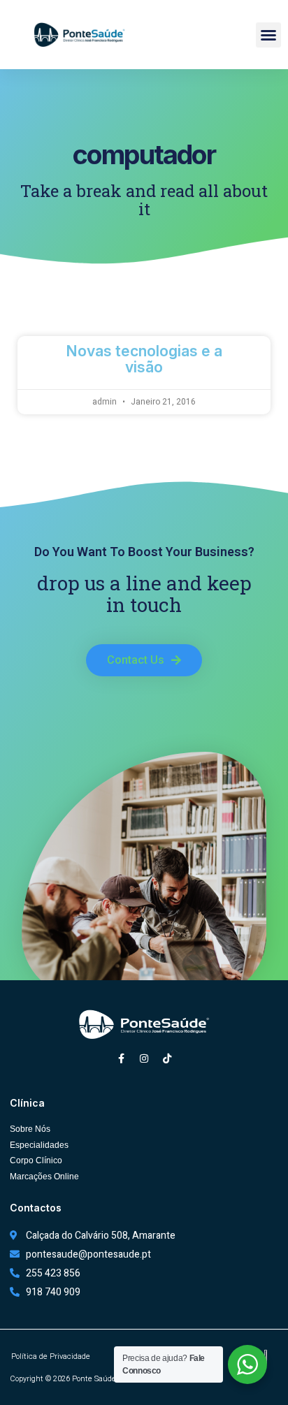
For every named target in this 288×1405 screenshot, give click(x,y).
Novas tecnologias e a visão (144, 359)
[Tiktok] (167, 1058)
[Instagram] (144, 1058)
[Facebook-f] (121, 1058)
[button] (268, 35)
